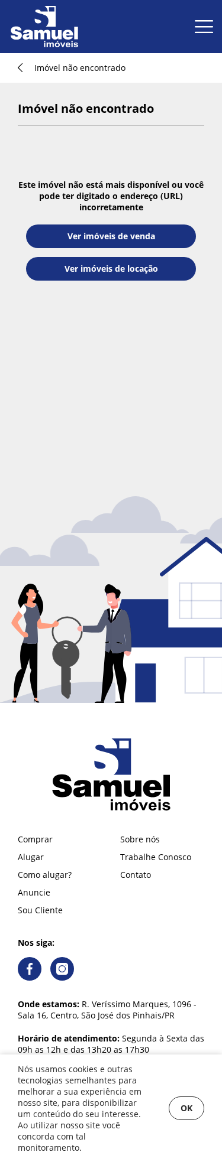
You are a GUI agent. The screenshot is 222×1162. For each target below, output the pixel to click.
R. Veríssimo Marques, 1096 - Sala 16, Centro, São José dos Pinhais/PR (107, 1009)
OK (186, 1108)
